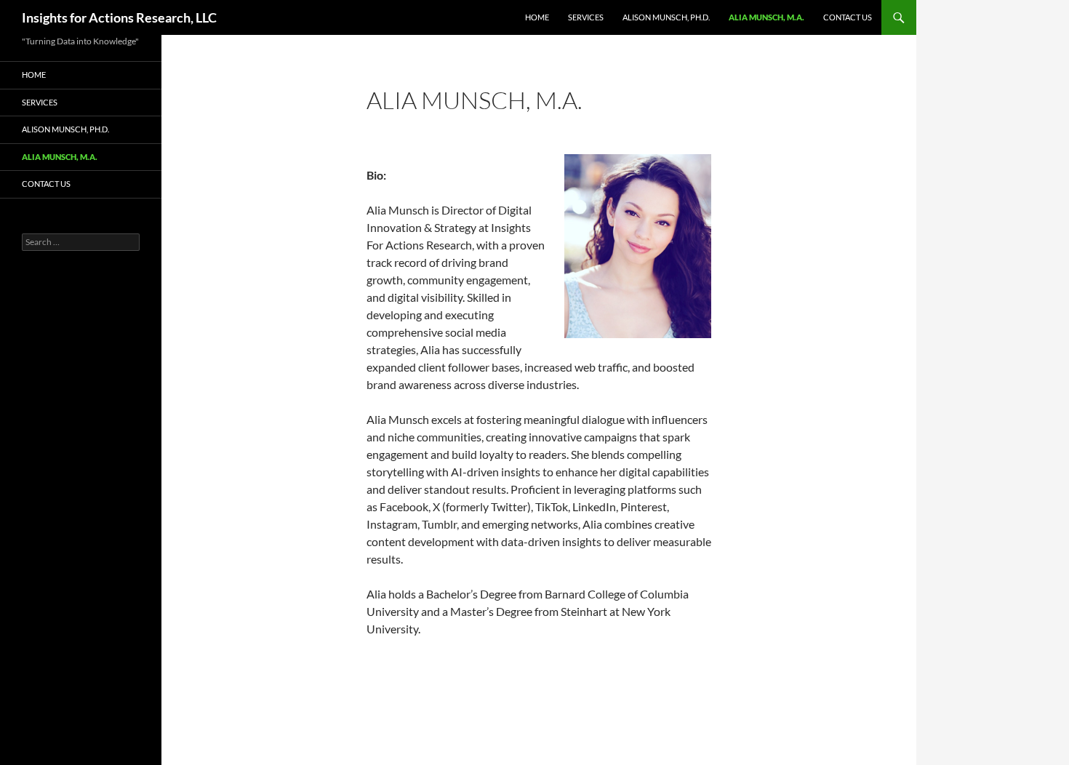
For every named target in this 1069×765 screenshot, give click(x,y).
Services (586, 17)
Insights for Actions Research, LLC (119, 17)
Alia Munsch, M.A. (766, 17)
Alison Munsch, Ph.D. (666, 17)
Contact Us (847, 17)
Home (537, 17)
